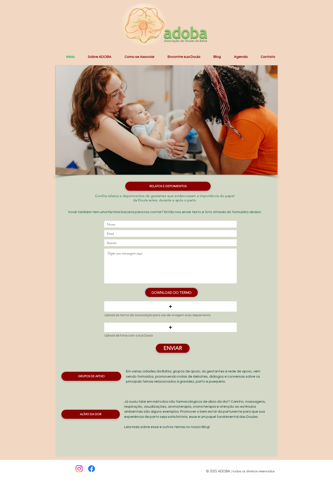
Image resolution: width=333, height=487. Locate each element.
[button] (95, 56)
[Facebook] (91, 468)
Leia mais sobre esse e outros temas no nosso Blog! (167, 427)
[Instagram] (79, 468)
